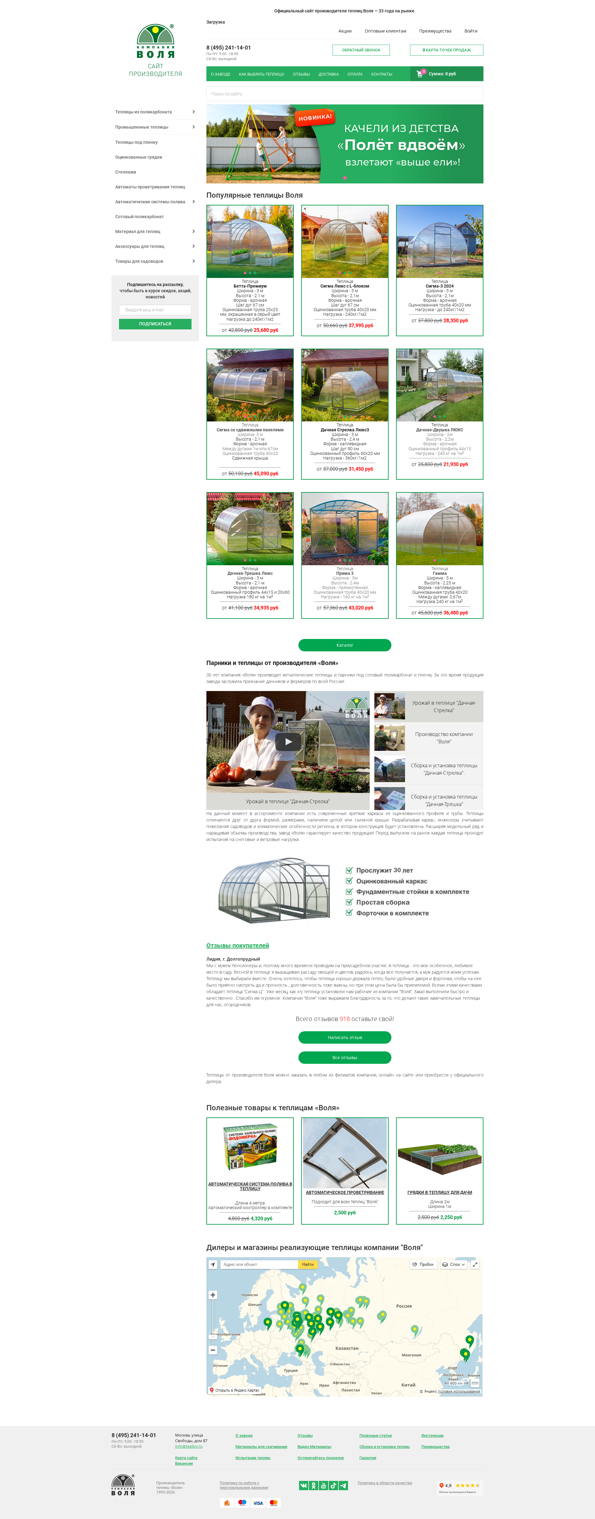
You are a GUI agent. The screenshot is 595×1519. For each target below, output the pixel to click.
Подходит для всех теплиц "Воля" (345, 1201)
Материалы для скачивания (261, 1446)
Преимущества (435, 31)
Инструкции (432, 1435)
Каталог (345, 645)
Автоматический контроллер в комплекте (250, 1207)
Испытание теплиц (253, 1457)
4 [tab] (351, 178)
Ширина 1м (439, 1206)
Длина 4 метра (250, 1202)
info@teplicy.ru (189, 1446)
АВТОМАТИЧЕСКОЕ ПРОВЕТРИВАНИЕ (345, 1192)
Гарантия (367, 1457)
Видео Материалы (314, 1446)
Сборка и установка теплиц (384, 1446)
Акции (345, 31)
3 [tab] (345, 178)
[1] (440, 241)
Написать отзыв (345, 1037)
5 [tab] (357, 178)
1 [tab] (332, 178)
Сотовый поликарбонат (139, 216)
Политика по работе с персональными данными (244, 1485)
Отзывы (305, 1435)
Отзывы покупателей (237, 945)
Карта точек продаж (448, 50)
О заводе (244, 1435)
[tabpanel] (344, 143)
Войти (471, 31)
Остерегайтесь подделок (321, 1457)
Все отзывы (345, 1057)
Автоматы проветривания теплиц (150, 186)
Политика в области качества (385, 1483)
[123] (250, 241)
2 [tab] (339, 178)
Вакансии (184, 1463)
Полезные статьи (375, 1435)
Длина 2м (440, 1201)
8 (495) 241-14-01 (228, 47)
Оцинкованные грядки (138, 157)
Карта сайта (186, 1457)
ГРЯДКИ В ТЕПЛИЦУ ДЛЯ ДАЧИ (440, 1192)
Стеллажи (125, 172)
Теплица (250, 568)
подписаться (155, 323)
